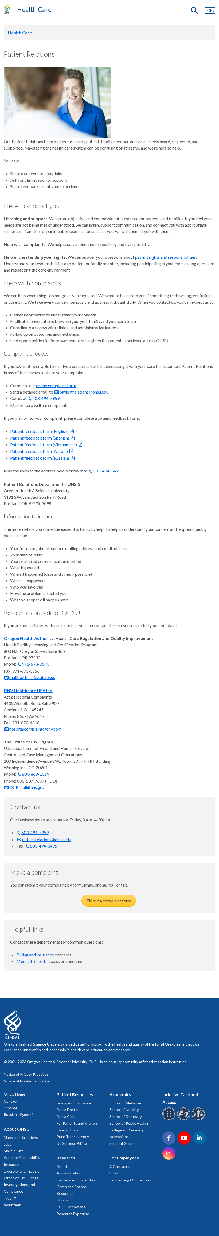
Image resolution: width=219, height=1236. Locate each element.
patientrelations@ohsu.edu (84, 391)
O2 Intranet (120, 1166)
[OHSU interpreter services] (199, 1119)
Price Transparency (73, 1136)
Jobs (7, 1144)
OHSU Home (14, 1094)
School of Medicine (125, 1103)
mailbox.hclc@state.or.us (32, 677)
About (62, 1166)
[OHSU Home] (8, 9)
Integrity (11, 1164)
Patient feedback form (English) (39, 431)
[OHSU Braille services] (169, 1119)
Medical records (32, 961)
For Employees (124, 1157)
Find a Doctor (68, 1109)
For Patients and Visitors (77, 1123)
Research (66, 1157)
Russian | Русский (19, 1114)
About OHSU (17, 1128)
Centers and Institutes (76, 1180)
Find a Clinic (66, 1116)
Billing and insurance (35, 954)
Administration (69, 1173)
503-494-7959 (46, 398)
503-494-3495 (106, 470)
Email (114, 1173)
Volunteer (12, 1205)
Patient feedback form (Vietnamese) (43, 444)
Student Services (124, 1143)
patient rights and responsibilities (165, 257)
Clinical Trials (67, 1130)
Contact (11, 1101)
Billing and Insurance (74, 1103)
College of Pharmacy (127, 1130)
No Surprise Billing (72, 1143)
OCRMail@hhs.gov (27, 787)
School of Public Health (129, 1123)
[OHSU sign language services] (184, 1119)
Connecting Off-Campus (130, 1180)
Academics (120, 1094)
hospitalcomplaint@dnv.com (35, 728)
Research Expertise (73, 1213)
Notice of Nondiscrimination (27, 1081)
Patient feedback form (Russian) (39, 457)
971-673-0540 (35, 663)
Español (10, 1107)
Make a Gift (13, 1151)
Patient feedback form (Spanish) (39, 437)
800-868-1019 (35, 773)
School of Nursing (124, 1109)
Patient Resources (75, 1094)
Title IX (10, 1198)
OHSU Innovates (71, 1206)
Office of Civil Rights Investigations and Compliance (21, 1184)
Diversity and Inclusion (23, 1171)
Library (62, 1200)
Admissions (119, 1136)
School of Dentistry (126, 1116)
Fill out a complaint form (109, 900)
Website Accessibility (22, 1157)
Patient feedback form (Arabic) (39, 451)
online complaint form (56, 385)
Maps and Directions (21, 1137)
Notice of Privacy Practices (26, 1074)
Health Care (34, 9)
